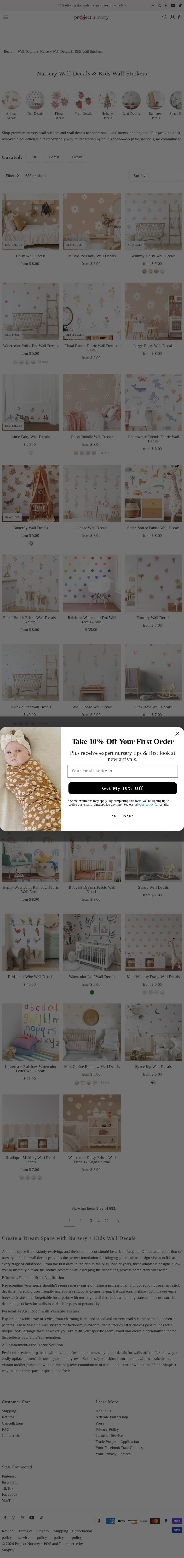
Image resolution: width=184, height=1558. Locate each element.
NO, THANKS (122, 815)
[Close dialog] (177, 733)
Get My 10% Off (122, 788)
